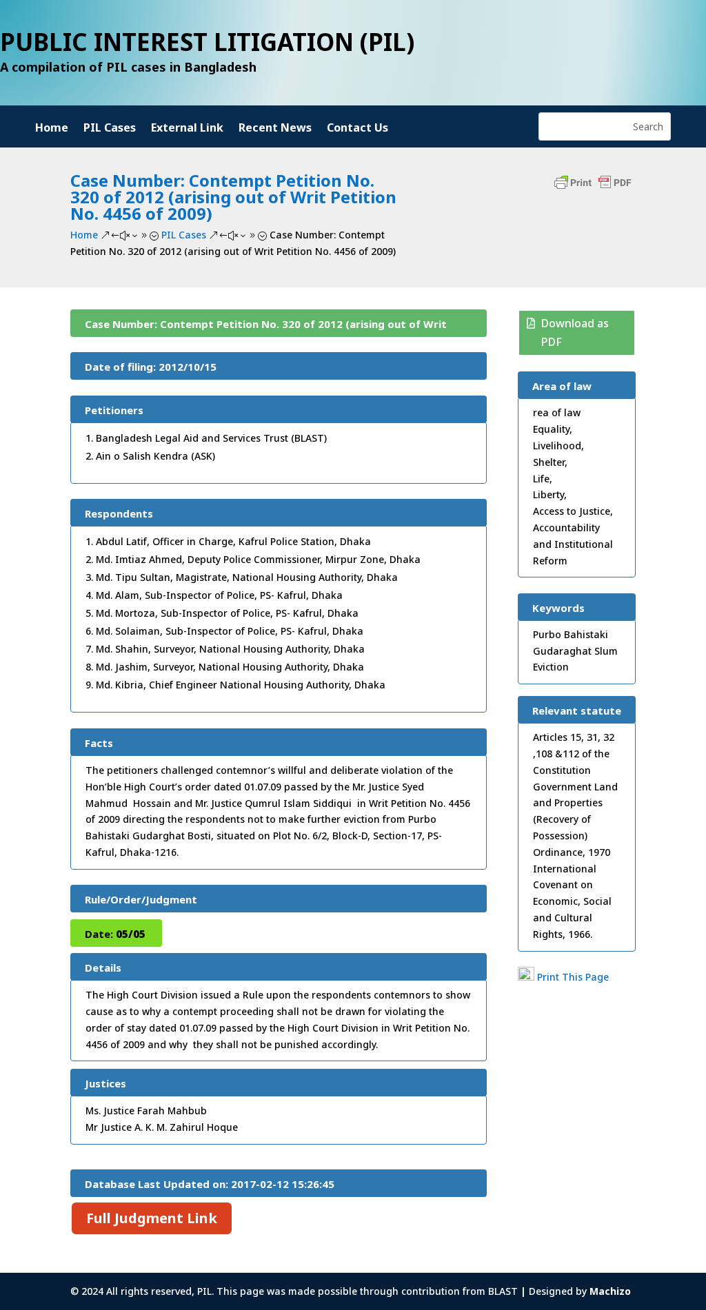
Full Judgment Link (151, 1218)
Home (51, 129)
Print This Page (573, 976)
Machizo (610, 1291)
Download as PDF (575, 332)
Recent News (275, 129)
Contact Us (357, 129)
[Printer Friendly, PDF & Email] (593, 189)
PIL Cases (109, 129)
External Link (187, 129)
